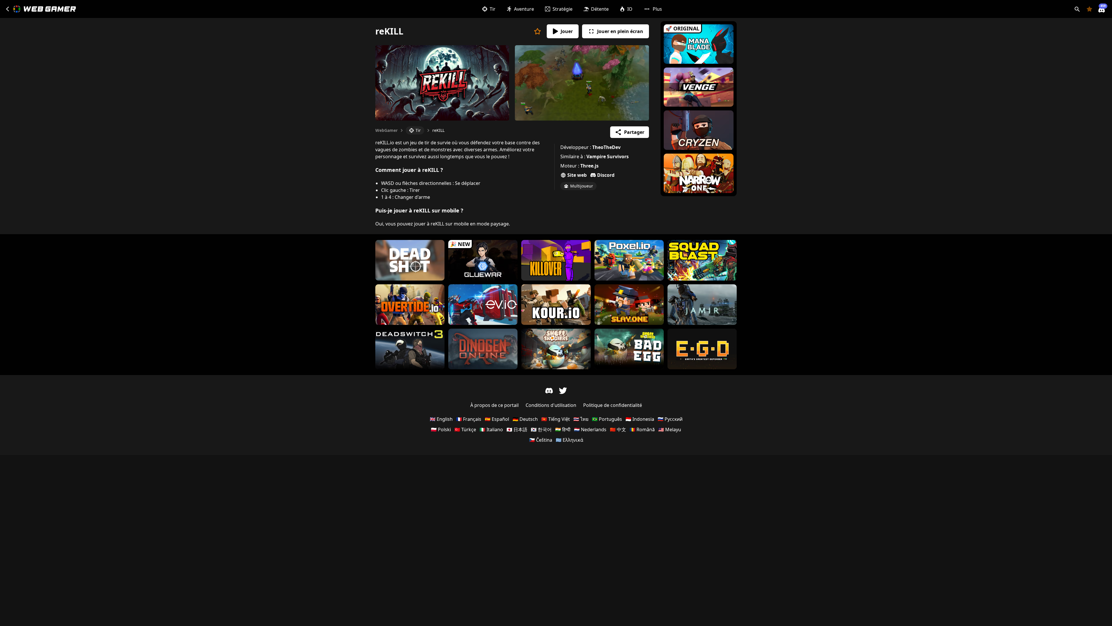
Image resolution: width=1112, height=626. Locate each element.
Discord (605, 175)
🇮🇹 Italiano (491, 429)
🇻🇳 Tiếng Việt (555, 419)
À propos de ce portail (494, 405)
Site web (577, 175)
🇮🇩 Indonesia (640, 419)
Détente (600, 9)
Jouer (567, 31)
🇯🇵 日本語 (516, 429)
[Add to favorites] (537, 31)
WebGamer (386, 130)
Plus (657, 9)
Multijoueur (581, 186)
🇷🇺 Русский (670, 419)
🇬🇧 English (441, 419)
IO (629, 9)
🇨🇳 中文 (618, 429)
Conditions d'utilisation (551, 405)
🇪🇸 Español (497, 419)
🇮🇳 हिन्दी (562, 429)
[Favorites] (1089, 9)
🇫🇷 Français (468, 419)
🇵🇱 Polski (441, 429)
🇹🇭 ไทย (580, 419)
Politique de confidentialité (612, 405)
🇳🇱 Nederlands (590, 429)
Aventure (524, 9)
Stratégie (563, 9)
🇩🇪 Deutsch (525, 419)
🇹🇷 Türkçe (465, 429)
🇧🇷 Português (607, 419)
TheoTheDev (606, 147)
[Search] (1077, 9)
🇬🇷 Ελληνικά (569, 440)
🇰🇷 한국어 (541, 429)
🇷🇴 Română (642, 429)
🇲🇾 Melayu (669, 429)
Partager (634, 132)
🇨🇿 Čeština (540, 440)
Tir (492, 9)
